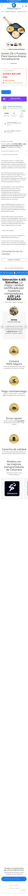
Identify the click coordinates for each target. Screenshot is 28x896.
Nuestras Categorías (10, 11)
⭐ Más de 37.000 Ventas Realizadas (9, 154)
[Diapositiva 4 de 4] (20, 44)
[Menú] (2, 6)
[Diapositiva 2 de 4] (12, 44)
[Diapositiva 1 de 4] (8, 44)
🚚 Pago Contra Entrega (7, 141)
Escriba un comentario (14, 259)
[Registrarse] (24, 879)
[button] (25, 326)
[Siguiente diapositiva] (25, 488)
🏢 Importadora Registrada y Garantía (10, 151)
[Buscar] (22, 6)
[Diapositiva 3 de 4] (16, 44)
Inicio (2, 11)
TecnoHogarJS (15, 888)
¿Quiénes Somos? (22, 11)
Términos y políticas (14, 885)
